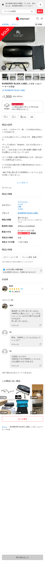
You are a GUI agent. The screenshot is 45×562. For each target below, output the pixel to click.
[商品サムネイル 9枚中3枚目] (20, 77)
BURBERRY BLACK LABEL (28, 213)
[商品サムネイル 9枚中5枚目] (36, 77)
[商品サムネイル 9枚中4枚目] (28, 77)
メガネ (20, 208)
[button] (37, 19)
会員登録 (5, 24)
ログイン (15, 24)
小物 (19, 206)
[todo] (41, 18)
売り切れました (22, 557)
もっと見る (22, 418)
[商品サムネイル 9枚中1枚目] (5, 77)
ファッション (23, 201)
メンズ (20, 204)
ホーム (4, 427)
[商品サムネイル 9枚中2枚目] (13, 77)
